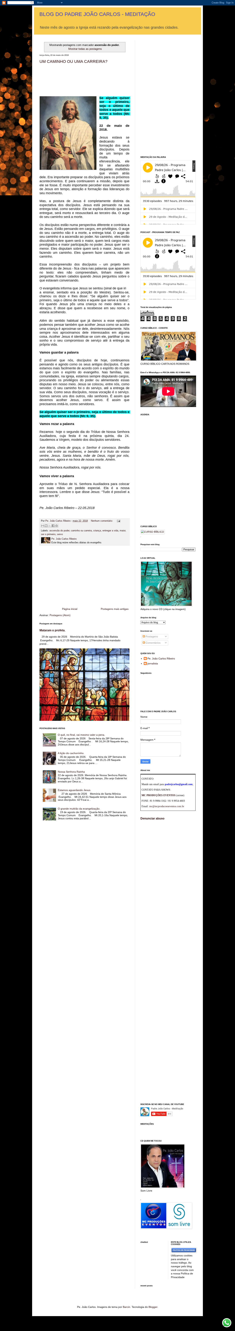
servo (60, 534)
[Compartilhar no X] (49, 526)
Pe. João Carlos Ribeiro (161, 658)
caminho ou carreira (81, 530)
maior (122, 530)
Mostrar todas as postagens (85, 48)
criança (97, 530)
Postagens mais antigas (115, 608)
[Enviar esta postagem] (118, 521)
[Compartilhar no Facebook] (53, 526)
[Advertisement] (84, 576)
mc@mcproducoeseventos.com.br (166, 806)
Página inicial (69, 608)
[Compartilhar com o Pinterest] (56, 526)
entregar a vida (110, 530)
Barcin (126, 1306)
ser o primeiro (48, 534)
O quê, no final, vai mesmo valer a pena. (81, 734)
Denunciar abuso (152, 818)
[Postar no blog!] (46, 526)
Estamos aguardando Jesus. (74, 790)
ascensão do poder (59, 530)
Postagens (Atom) (60, 615)
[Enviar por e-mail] (42, 526)
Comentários (152, 642)
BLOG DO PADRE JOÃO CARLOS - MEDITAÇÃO (97, 14)
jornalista (152, 663)
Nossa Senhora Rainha (71, 771)
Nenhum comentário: (102, 521)
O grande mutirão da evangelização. (79, 808)
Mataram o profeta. (52, 630)
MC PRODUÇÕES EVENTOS (159, 795)
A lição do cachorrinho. (71, 753)
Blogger (153, 1306)
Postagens (151, 636)
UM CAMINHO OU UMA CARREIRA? (73, 61)
